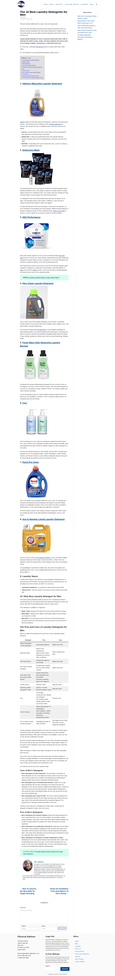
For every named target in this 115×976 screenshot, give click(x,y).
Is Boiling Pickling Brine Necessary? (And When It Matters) (85, 37)
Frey (24, 403)
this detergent (41, 329)
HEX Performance (31, 217)
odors (21, 270)
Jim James (23, 17)
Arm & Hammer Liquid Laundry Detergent (43, 519)
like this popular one (55, 124)
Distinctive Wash (31, 150)
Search (48, 966)
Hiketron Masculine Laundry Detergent (42, 83)
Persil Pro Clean (30, 462)
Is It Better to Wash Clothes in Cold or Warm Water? (43, 277)
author (45, 872)
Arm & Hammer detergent (43, 557)
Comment (23, 907)
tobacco (35, 270)
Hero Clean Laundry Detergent (38, 283)
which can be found (58, 211)
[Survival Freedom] (29, 4)
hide (29, 58)
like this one (39, 47)
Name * (24, 926)
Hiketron (22, 122)
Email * (43, 926)
